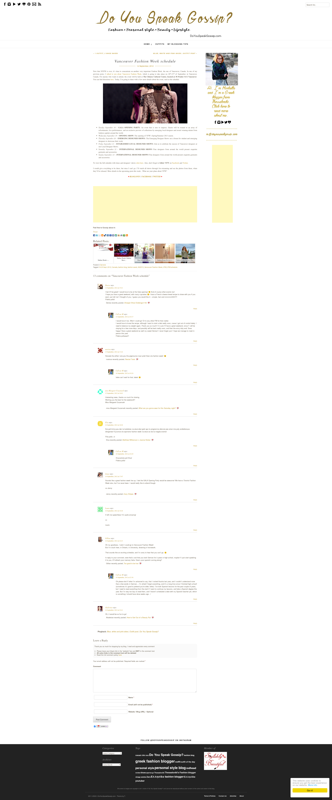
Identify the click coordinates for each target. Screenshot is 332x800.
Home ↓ (148, 44)
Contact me (223, 796)
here (112, 79)
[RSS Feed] (127, 235)
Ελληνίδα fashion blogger (167, 776)
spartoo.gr (150, 773)
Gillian (107, 538)
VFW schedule (172, 267)
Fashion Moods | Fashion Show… (124, 259)
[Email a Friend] (100, 235)
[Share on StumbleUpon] (116, 235)
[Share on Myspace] (113, 235)
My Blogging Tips (178, 44)
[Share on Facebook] (94, 235)
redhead (191, 768)
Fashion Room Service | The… (185, 260)
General (103, 265)
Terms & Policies (209, 796)
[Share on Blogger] (102, 235)
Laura (107, 508)
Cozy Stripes (128, 494)
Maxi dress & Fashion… (144, 260)
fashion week (132, 267)
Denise (107, 285)
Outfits (159, 44)
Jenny (107, 474)
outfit (177, 761)
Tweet (95, 231)
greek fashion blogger (155, 761)
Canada (114, 267)
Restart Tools (130, 359)
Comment (97, 666)
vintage (137, 777)
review (137, 772)
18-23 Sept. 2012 (105, 267)
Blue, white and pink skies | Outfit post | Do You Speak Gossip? (133, 631)
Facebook (175, 163)
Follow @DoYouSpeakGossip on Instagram (166, 740)
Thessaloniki (159, 772)
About (242, 796)
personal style (144, 768)
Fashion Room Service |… (165, 260)
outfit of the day (188, 761)
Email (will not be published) (140, 704)
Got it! (310, 790)
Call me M (119, 314)
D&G (147, 755)
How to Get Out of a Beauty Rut (139, 617)
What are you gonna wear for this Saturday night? (157, 408)
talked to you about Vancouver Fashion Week (124, 74)
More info (312, 785)
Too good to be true (131, 563)
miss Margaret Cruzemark (114, 390)
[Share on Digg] (108, 235)
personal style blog (170, 767)
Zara (149, 777)
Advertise (233, 796)
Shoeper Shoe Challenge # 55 (135, 302)
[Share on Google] (110, 235)
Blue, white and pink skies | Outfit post (175, 53)
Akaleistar (109, 607)
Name (130, 697)
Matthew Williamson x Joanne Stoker (136, 440)
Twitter (185, 163)
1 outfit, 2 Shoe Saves (105, 53)
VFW (164, 267)
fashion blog (122, 267)
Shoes (143, 772)
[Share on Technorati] (124, 235)
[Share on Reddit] (121, 235)
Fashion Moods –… (103, 260)
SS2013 (141, 267)
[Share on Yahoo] (119, 235)
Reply (195, 308)
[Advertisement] (145, 204)
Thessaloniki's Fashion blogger (180, 772)
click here (139, 163)
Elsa (106, 422)
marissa (108, 349)
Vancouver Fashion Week (153, 267)
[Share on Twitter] (97, 235)
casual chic (140, 755)
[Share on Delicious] (105, 235)
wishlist (143, 777)
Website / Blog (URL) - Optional (140, 711)
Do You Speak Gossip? (166, 754)
